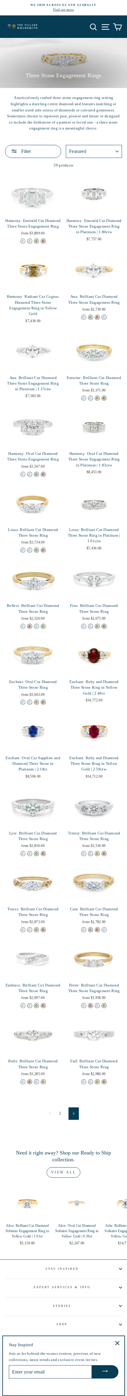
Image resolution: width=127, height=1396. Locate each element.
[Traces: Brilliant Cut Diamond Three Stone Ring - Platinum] (23, 930)
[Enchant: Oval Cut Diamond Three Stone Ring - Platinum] (23, 702)
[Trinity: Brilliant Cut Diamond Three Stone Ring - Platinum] (84, 853)
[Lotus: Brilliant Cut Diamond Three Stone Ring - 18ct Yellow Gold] (36, 550)
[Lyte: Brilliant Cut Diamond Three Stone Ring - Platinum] (23, 853)
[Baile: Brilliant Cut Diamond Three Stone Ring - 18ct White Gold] (36, 1082)
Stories (62, 1305)
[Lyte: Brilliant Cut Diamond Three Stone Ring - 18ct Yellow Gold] (36, 853)
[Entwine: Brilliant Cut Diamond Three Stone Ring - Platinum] (84, 398)
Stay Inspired (62, 1268)
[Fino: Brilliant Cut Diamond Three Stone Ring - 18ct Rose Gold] (104, 626)
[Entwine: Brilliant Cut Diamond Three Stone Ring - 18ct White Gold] (90, 398)
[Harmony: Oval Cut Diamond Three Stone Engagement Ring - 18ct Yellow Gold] (36, 474)
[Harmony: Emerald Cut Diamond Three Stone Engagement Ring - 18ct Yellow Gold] (36, 241)
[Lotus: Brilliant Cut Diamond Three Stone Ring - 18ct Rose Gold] (43, 550)
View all (63, 1172)
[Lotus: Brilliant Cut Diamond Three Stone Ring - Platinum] (23, 550)
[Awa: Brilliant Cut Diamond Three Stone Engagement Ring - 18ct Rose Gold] (97, 317)
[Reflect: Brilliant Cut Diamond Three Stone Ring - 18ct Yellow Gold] (43, 626)
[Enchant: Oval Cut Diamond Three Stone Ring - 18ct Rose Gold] (43, 702)
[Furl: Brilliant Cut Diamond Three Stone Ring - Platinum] (84, 1082)
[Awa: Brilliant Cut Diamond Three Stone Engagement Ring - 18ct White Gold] (104, 317)
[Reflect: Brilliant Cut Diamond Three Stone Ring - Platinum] (23, 626)
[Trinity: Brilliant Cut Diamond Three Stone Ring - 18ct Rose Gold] (104, 853)
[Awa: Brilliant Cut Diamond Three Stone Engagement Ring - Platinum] (84, 317)
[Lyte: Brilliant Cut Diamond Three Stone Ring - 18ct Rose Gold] (43, 853)
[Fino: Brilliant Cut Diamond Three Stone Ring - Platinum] (84, 626)
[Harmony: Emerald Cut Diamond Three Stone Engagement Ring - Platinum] (23, 241)
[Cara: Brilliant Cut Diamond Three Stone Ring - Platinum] (104, 930)
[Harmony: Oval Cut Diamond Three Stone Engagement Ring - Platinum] (23, 474)
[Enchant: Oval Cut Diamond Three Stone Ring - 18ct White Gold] (29, 702)
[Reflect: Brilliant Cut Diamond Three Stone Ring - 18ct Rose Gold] (29, 626)
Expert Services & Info (62, 1287)
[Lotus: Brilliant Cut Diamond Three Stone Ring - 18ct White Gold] (29, 550)
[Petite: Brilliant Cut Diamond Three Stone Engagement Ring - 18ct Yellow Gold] (104, 1005)
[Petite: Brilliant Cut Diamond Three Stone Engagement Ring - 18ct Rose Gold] (90, 1005)
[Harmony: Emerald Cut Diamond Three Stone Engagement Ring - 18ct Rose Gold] (43, 241)
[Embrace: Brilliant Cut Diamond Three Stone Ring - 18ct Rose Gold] (43, 1005)
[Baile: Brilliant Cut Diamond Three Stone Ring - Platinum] (23, 1082)
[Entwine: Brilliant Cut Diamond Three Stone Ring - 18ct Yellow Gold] (97, 398)
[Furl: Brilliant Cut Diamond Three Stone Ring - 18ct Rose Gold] (104, 1082)
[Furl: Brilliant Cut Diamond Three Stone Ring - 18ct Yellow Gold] (97, 1082)
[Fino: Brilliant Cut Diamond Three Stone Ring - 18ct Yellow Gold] (97, 626)
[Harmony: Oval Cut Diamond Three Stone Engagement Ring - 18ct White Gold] (29, 474)
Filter (25, 151)
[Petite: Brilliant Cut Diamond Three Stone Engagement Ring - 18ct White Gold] (97, 1005)
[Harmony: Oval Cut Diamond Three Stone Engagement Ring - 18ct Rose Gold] (43, 474)
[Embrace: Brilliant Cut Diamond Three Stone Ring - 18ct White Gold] (29, 1005)
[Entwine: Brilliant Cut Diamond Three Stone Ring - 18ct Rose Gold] (104, 398)
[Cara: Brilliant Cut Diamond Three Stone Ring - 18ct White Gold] (84, 930)
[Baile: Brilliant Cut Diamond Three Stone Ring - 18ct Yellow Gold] (43, 1082)
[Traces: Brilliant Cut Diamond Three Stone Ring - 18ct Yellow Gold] (36, 930)
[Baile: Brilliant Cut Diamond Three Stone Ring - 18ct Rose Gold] (29, 1082)
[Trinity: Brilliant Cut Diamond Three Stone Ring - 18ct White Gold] (90, 853)
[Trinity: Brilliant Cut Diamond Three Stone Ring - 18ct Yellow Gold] (97, 853)
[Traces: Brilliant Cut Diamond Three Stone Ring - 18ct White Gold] (29, 930)
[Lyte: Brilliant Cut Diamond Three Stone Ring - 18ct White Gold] (29, 853)
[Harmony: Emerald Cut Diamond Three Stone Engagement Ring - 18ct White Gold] (29, 241)
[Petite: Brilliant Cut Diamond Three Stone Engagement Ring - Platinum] (84, 1005)
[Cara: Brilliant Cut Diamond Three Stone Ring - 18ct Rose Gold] (97, 930)
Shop (62, 1324)
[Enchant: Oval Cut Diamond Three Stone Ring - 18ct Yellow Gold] (36, 702)
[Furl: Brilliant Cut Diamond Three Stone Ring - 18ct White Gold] (90, 1082)
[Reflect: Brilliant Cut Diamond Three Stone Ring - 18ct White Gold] (36, 626)
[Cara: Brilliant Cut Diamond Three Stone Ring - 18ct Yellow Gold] (90, 930)
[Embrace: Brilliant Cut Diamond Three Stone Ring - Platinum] (23, 1005)
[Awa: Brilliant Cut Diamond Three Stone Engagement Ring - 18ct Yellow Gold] (90, 317)
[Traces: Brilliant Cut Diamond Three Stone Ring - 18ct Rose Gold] (43, 930)
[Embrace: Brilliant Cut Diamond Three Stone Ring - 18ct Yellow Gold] (36, 1005)
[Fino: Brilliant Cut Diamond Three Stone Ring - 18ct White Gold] (90, 626)
